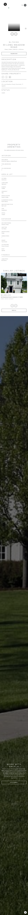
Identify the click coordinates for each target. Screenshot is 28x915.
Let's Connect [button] (14, 782)
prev (12, 33)
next (15, 33)
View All (14, 310)
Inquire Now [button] (14, 53)
